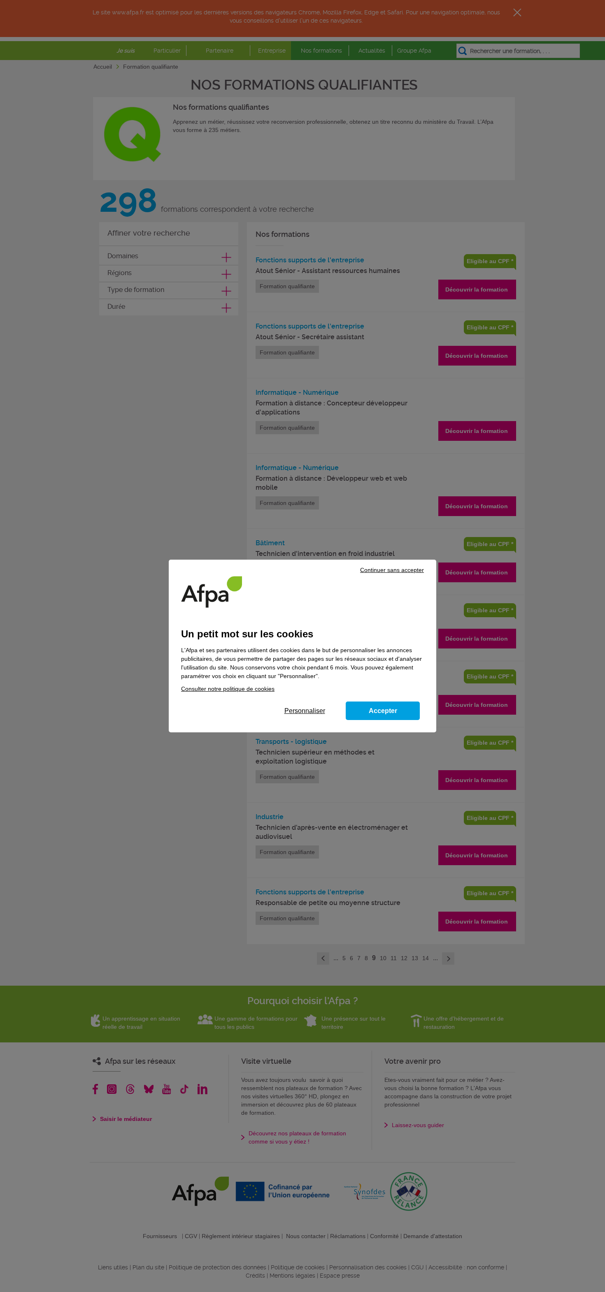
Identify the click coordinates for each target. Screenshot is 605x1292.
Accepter (383, 710)
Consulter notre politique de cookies (228, 688)
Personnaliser (304, 710)
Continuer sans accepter (392, 570)
